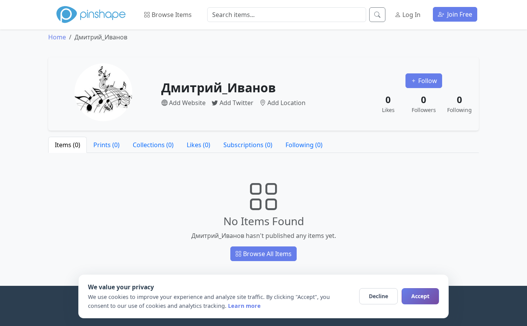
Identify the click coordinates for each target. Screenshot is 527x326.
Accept (420, 296)
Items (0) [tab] (67, 145)
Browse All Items (267, 254)
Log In (411, 14)
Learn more (244, 305)
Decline (378, 296)
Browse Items (171, 14)
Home (57, 37)
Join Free (459, 14)
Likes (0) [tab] (198, 145)
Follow (427, 80)
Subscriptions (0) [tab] (247, 145)
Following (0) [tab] (304, 145)
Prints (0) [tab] (106, 145)
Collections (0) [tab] (153, 145)
